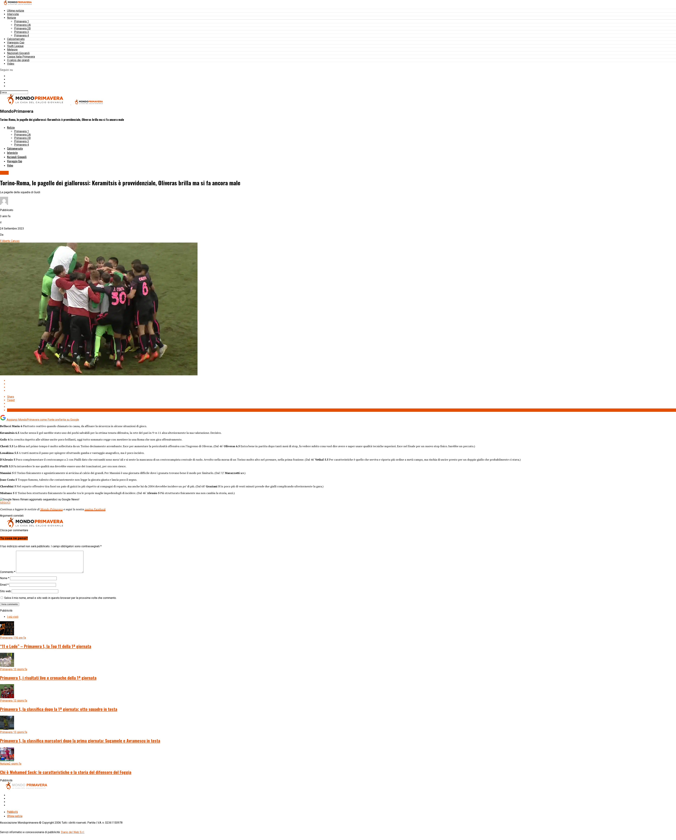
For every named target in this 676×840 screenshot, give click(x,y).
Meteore (12, 49)
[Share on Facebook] (341, 380)
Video (10, 63)
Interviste (13, 14)
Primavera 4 (21, 35)
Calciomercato (16, 39)
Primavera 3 (21, 32)
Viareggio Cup (15, 42)
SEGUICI (5, 502)
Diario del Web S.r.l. (72, 832)
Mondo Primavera (51, 509)
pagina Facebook (94, 509)
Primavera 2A (22, 25)
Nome (4, 578)
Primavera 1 (21, 21)
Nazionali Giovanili (18, 53)
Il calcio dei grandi (18, 60)
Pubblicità (12, 812)
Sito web (5, 591)
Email (4, 584)
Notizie (11, 17)
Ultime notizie (15, 10)
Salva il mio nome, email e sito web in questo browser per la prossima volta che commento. (60, 598)
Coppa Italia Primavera (21, 56)
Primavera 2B (22, 28)
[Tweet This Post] (341, 384)
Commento (7, 572)
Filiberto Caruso (10, 241)
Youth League (15, 46)
